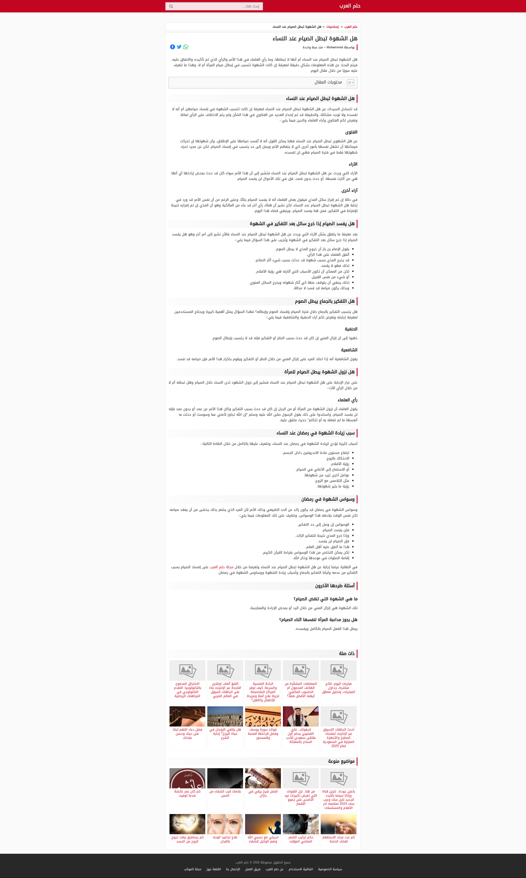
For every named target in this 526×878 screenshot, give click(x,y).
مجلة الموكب (192, 869)
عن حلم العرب (275, 869)
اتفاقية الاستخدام (301, 869)
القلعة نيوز (213, 869)
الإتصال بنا (233, 869)
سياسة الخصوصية (330, 869)
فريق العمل (253, 869)
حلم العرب (350, 5)
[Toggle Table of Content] (348, 82)
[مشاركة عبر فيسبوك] (172, 46)
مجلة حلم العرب (221, 567)
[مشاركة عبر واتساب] (185, 46)
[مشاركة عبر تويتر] (179, 46)
